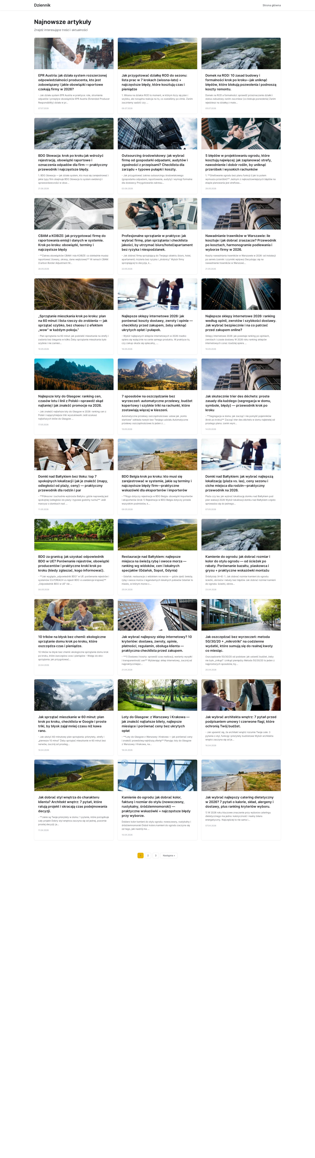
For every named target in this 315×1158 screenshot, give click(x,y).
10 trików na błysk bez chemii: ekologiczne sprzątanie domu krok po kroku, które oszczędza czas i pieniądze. (72, 641)
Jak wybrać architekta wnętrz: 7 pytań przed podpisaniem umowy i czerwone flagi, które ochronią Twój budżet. (240, 721)
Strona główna (272, 5)
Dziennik (42, 5)
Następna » (169, 855)
